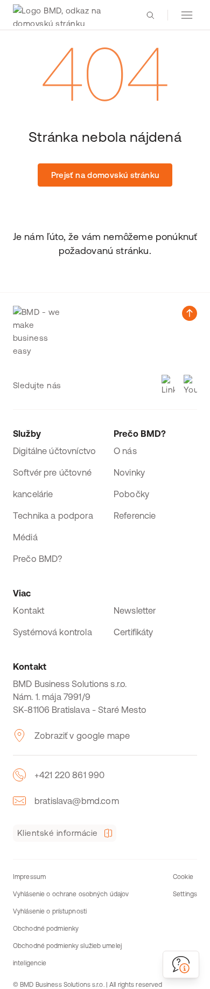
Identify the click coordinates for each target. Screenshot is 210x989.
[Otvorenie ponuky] (187, 15)
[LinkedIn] (168, 385)
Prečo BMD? (37, 559)
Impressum (29, 877)
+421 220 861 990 (69, 775)
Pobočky (131, 494)
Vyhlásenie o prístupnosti (50, 911)
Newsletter (135, 610)
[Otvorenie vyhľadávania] (150, 15)
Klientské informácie (57, 832)
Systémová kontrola (52, 632)
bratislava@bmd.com (76, 801)
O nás (125, 451)
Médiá (25, 537)
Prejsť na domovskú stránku (105, 175)
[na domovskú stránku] (71, 15)
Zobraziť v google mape (82, 735)
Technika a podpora (53, 515)
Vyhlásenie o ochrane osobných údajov (71, 894)
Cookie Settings (185, 885)
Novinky (129, 472)
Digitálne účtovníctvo (54, 451)
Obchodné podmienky (46, 928)
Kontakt (28, 610)
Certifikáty (133, 632)
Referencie (135, 515)
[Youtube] (190, 385)
